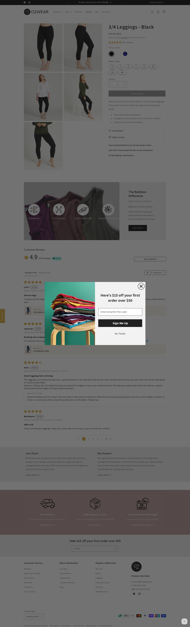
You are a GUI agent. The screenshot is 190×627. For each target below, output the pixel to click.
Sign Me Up (120, 323)
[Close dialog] (141, 286)
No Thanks (120, 333)
